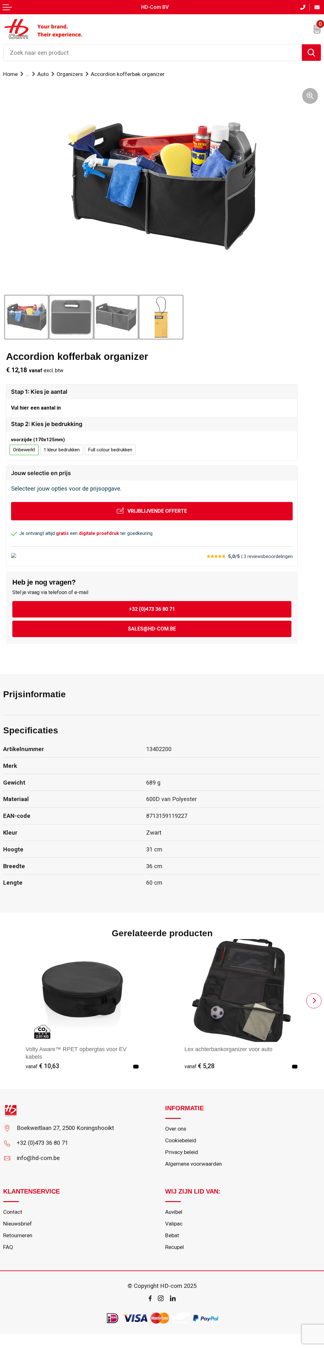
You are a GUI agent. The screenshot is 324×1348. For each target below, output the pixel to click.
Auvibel (173, 1212)
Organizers (70, 74)
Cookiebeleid (180, 1140)
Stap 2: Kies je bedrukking (46, 424)
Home (10, 74)
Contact (12, 1212)
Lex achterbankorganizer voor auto (228, 1049)
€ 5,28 (199, 1066)
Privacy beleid (181, 1152)
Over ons (175, 1128)
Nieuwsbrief (17, 1223)
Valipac (174, 1223)
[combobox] (152, 52)
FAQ (8, 1247)
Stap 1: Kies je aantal (39, 391)
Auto (43, 74)
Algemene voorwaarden (193, 1164)
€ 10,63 (42, 1066)
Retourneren (17, 1235)
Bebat (172, 1235)
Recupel (174, 1247)
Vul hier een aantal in (36, 408)
